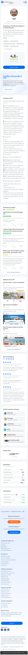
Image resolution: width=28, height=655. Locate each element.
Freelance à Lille (5, 595)
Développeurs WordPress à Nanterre (16, 442)
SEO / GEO (6, 46)
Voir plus (5, 38)
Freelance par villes (6, 587)
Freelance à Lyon (5, 591)
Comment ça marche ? (6, 603)
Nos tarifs (3, 544)
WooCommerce (20, 43)
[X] (5, 630)
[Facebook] (2, 630)
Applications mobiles (6, 582)
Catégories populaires (6, 569)
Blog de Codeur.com (5, 548)
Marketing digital (5, 580)
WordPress (6, 41)
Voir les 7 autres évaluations (13, 272)
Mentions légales (4, 646)
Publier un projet (8, 89)
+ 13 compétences (8, 49)
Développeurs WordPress (16, 511)
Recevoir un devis (14, 67)
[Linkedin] (8, 630)
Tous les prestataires (5, 511)
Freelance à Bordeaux (6, 597)
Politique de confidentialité (14, 646)
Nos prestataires (5, 561)
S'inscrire (12, 623)
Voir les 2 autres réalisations (13, 349)
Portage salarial (4, 563)
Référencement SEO (6, 575)
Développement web (6, 571)
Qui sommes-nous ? (5, 543)
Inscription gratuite (14, 532)
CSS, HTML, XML (14, 41)
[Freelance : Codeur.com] (7, 2)
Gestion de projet (5, 584)
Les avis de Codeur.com (6, 550)
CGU (22, 646)
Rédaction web (4, 576)
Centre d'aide (4, 605)
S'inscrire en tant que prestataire (8, 559)
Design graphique (5, 578)
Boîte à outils (4, 546)
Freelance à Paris (5, 590)
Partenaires (4, 565)
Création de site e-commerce (8, 573)
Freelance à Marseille (6, 593)
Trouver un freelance (6, 558)
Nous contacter (4, 606)
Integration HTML (14, 46)
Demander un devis (5, 556)
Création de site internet (9, 43)
